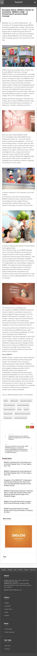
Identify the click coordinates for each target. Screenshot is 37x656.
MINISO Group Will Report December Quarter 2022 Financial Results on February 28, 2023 (18, 510)
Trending (10, 569)
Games (6, 615)
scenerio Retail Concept (20, 418)
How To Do (33, 569)
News (15, 569)
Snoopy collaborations (23, 405)
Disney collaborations (9, 409)
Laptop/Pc (7, 606)
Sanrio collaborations (9, 405)
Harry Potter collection (26, 401)
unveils (19, 409)
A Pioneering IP (8, 418)
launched (26, 409)
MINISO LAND (14, 401)
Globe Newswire (9, 632)
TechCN (18, 2)
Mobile (6, 603)
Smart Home (8, 609)
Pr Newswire (8, 629)
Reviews (26, 569)
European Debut (8, 414)
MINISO (6, 401)
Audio (6, 612)
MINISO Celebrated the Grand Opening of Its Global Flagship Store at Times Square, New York (18, 473)
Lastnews (4, 569)
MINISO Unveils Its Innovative (22, 414)
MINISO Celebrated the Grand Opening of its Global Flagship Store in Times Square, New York (18, 464)
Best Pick (20, 569)
